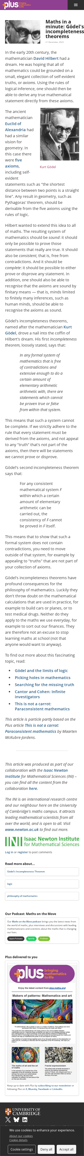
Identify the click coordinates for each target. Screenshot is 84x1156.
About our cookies (21, 1136)
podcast (26, 921)
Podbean (44, 938)
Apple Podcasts (15, 938)
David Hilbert (46, 58)
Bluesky (32, 1089)
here (33, 788)
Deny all (46, 1149)
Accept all (66, 1149)
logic (9, 883)
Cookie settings (22, 1149)
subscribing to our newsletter (54, 1085)
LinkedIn (57, 1089)
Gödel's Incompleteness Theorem (26, 871)
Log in (9, 852)
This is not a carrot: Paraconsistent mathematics (42, 706)
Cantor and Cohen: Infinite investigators (40, 694)
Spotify (31, 938)
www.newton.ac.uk (22, 829)
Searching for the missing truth (44, 684)
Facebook (43, 1089)
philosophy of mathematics (22, 895)
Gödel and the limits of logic (41, 670)
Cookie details (18, 1140)
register (23, 852)
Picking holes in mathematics (43, 677)
